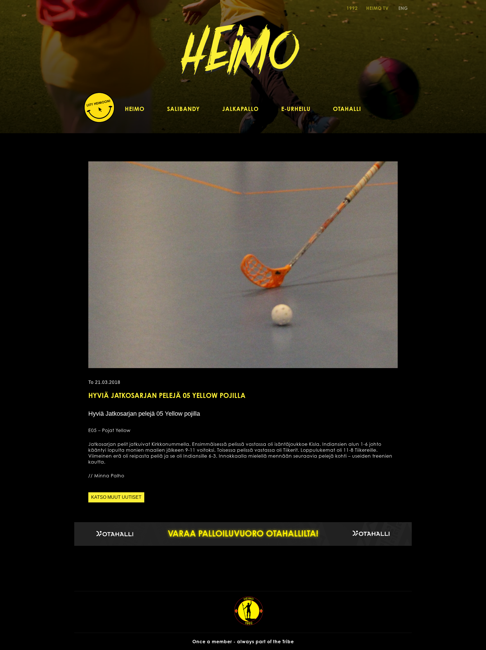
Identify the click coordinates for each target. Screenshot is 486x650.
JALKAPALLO (240, 108)
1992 (352, 8)
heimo (243, 55)
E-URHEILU (295, 108)
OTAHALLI (347, 108)
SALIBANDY (183, 108)
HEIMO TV (377, 8)
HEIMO (135, 108)
